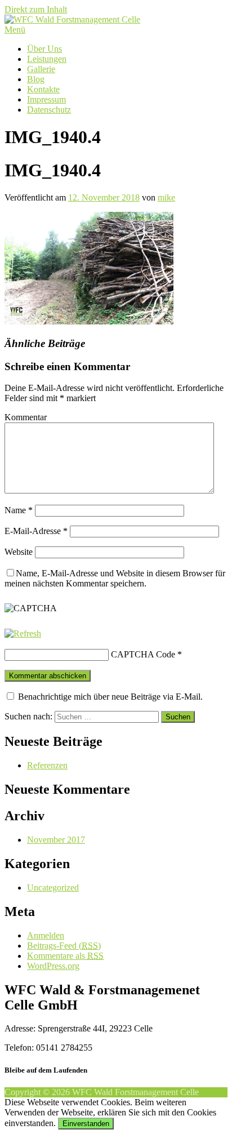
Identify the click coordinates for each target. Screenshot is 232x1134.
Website (19, 552)
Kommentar (26, 417)
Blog (35, 79)
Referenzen (47, 765)
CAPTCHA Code (143, 654)
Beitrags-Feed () (64, 945)
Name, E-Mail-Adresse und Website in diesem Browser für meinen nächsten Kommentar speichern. (115, 578)
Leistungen (46, 59)
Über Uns (44, 49)
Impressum (46, 99)
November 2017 (56, 839)
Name (19, 510)
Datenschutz (49, 109)
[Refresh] (23, 633)
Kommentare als (65, 955)
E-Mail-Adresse (36, 531)
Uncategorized (53, 887)
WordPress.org (53, 966)
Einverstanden (86, 1123)
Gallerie (41, 69)
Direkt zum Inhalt (36, 9)
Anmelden (45, 935)
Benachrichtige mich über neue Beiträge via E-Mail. (110, 696)
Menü (15, 29)
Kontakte (43, 89)
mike (166, 197)
